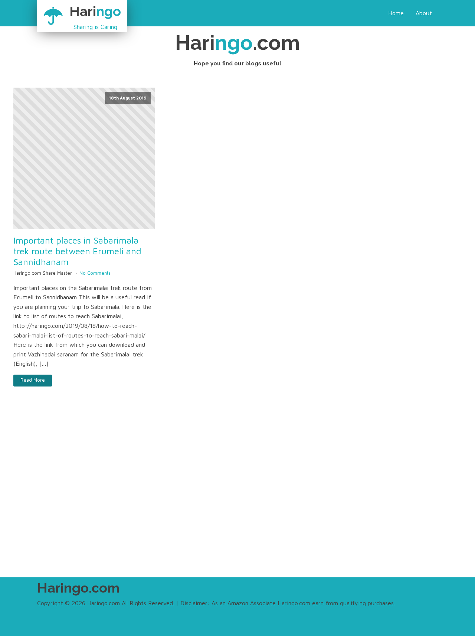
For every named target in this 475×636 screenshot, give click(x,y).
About (424, 13)
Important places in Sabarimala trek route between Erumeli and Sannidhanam (77, 251)
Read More (32, 380)
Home (396, 13)
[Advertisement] (237, 497)
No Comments (95, 273)
